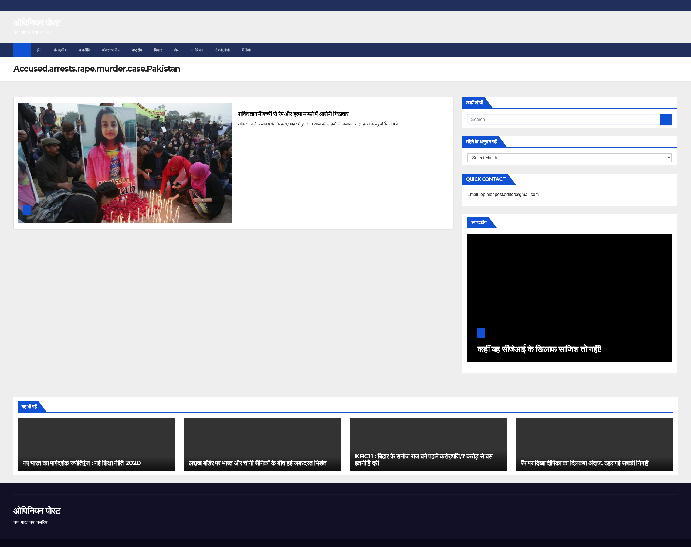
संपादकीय (60, 49)
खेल (176, 49)
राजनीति (84, 49)
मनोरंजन (197, 49)
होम (39, 49)
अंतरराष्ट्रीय (111, 49)
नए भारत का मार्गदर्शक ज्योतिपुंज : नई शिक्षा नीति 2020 (82, 463)
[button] (673, 49)
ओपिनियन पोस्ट (36, 23)
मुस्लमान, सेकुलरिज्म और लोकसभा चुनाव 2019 (544, 349)
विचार (158, 49)
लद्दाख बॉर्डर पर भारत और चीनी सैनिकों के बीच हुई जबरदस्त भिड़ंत (257, 463)
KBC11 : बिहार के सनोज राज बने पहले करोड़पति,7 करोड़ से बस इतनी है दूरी (423, 459)
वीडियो (246, 49)
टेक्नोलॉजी (222, 49)
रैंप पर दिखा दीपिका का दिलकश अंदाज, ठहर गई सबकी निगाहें (584, 463)
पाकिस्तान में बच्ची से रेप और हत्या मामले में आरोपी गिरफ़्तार (293, 114)
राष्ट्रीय (136, 49)
